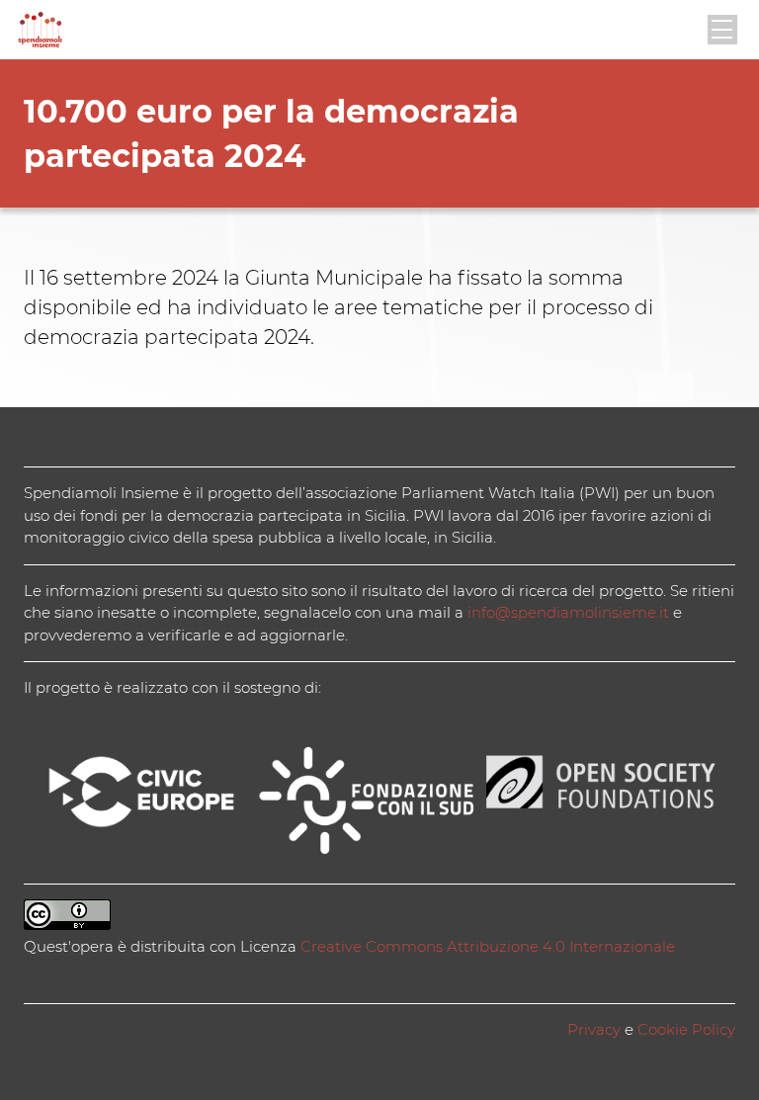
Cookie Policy (686, 1029)
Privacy (594, 1029)
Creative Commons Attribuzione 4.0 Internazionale (487, 946)
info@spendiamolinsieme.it (568, 612)
